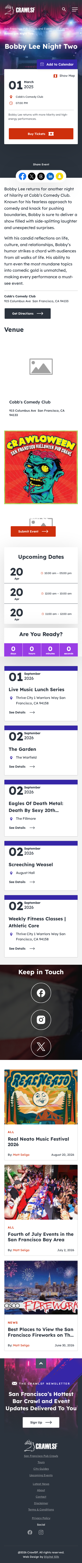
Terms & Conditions (41, 1509)
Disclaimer (41, 1503)
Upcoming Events (41, 1475)
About (41, 1490)
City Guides (41, 1468)
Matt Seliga (21, 1155)
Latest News (41, 1483)
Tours (41, 1462)
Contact (41, 1496)
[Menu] (75, 9)
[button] (64, 9)
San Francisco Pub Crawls (41, 1456)
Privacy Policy (41, 1518)
